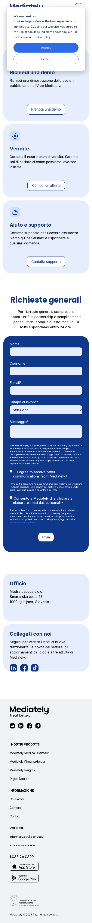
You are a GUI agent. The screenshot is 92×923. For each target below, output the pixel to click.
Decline (46, 59)
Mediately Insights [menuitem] (22, 770)
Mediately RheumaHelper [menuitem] (27, 761)
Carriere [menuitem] (15, 807)
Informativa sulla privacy (23, 522)
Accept (46, 47)
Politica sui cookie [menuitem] (22, 845)
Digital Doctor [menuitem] (19, 779)
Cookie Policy (41, 37)
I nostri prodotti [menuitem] (25, 744)
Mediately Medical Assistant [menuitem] (29, 753)
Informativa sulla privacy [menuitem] (26, 836)
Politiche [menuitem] (18, 828)
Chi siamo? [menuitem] (17, 799)
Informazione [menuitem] (22, 790)
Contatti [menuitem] (15, 816)
